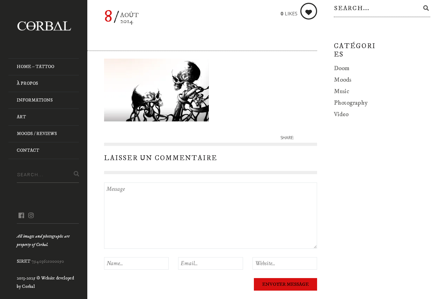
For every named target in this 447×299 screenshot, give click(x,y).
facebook (21, 215)
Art (21, 117)
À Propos (27, 83)
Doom (342, 68)
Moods (342, 80)
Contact (28, 150)
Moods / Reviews (37, 133)
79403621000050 (47, 261)
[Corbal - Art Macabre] (48, 26)
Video (341, 114)
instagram (31, 215)
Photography (351, 103)
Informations (35, 100)
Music (341, 91)
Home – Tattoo (35, 66)
